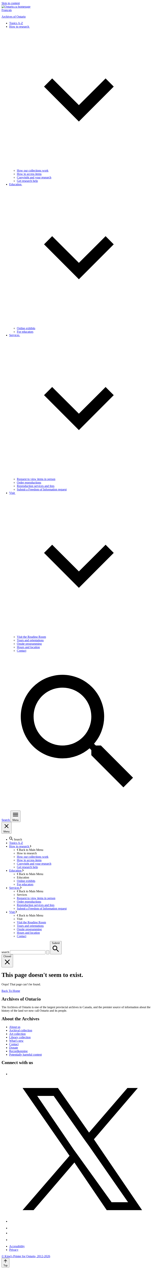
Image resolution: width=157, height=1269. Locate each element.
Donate (13, 1047)
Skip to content (11, 3)
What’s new (16, 1040)
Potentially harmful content (25, 1054)
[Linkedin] (12, 1239)
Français (7, 10)
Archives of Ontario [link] (14, 16)
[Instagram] (12, 1228)
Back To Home (11, 990)
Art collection (17, 1033)
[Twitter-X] (82, 1221)
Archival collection (20, 1030)
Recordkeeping (18, 1051)
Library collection (20, 1037)
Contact (14, 1044)
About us (14, 1027)
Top (5, 1265)
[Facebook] (10, 1074)
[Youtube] (12, 1233)
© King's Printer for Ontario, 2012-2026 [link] (26, 1256)
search (5, 952)
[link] (16, 6)
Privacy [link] (13, 1249)
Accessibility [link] (17, 1246)
